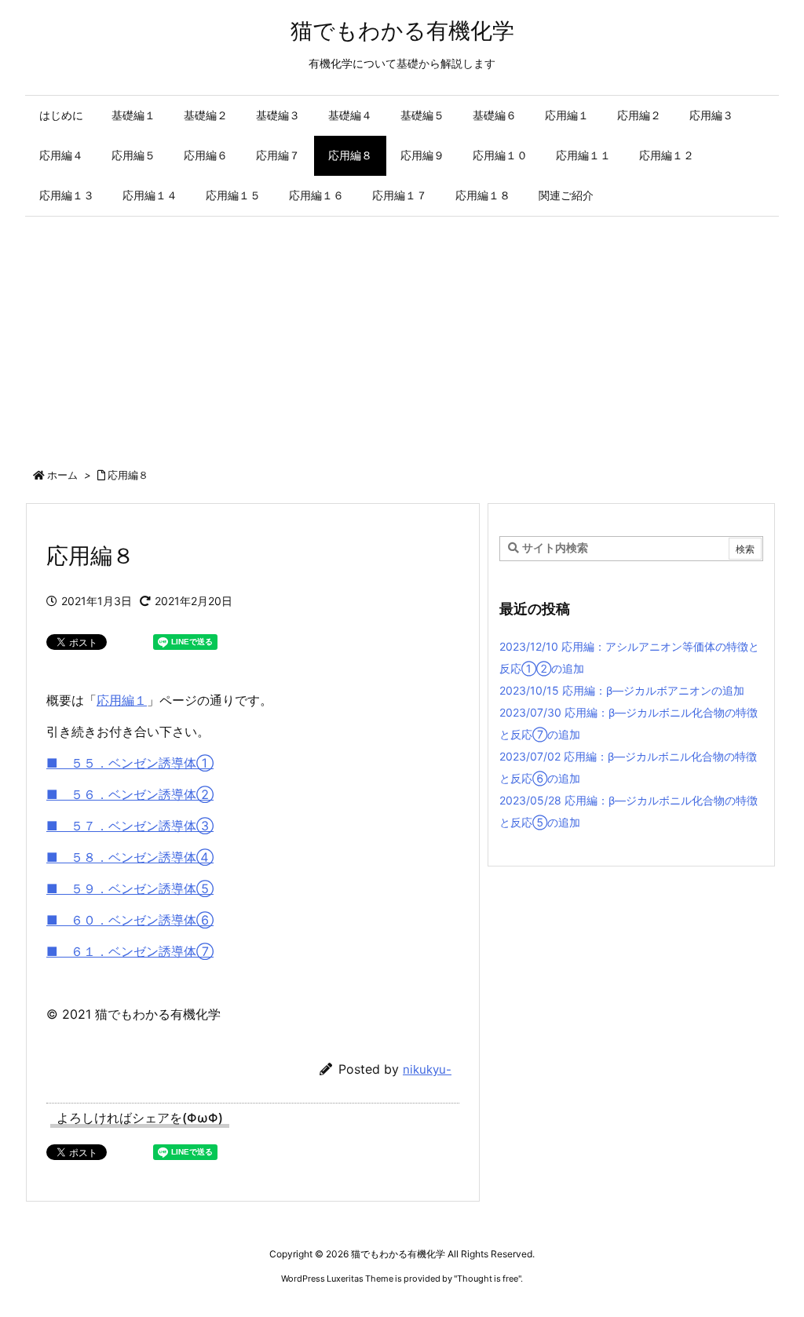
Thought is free (487, 1278)
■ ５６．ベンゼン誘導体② (130, 794)
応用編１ (122, 700)
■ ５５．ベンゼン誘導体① (130, 763)
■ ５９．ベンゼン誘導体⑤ (130, 888)
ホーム (62, 475)
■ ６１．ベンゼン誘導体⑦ (130, 951)
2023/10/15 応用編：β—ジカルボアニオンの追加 (621, 690)
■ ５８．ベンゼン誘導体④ (130, 857)
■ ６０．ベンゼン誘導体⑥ (130, 920)
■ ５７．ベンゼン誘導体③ (130, 826)
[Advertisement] (402, 334)
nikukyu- (427, 1069)
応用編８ (128, 475)
